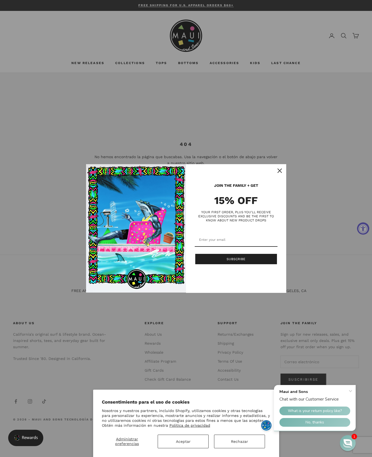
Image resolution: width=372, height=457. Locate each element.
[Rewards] (25, 438)
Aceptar (183, 441)
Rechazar (239, 441)
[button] (348, 443)
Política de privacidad (189, 425)
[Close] (279, 170)
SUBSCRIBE (236, 259)
